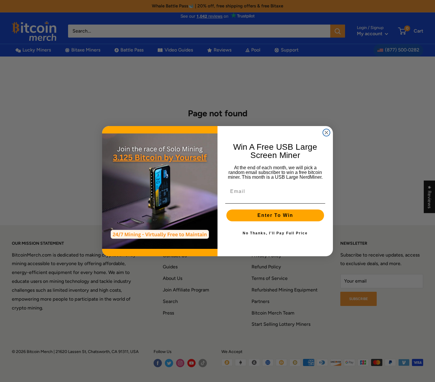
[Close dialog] (326, 132)
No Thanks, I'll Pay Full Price (275, 233)
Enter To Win (275, 215)
